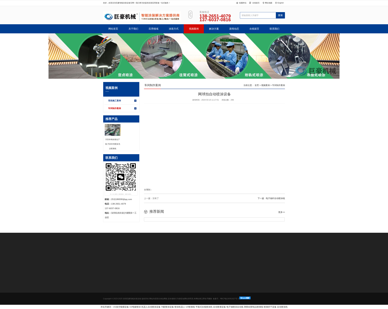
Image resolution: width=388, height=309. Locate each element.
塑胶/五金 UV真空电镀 (134, 292)
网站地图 (268, 3)
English (281, 3)
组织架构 (107, 292)
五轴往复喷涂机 (261, 253)
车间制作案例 (114, 108)
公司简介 (107, 283)
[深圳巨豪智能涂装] (142, 16)
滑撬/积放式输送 (153, 292)
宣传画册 (107, 296)
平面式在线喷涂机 (204, 307)
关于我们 (133, 28)
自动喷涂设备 (139, 253)
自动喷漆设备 (219, 307)
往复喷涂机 (187, 253)
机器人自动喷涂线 (153, 287)
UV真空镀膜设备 (121, 307)
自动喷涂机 (282, 307)
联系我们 (274, 28)
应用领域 (153, 28)
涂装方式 (174, 28)
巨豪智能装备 (245, 253)
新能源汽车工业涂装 (133, 283)
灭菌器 (234, 253)
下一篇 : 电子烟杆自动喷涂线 (271, 198)
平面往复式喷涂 (152, 301)
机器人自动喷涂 (123, 253)
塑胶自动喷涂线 (172, 253)
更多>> (281, 212)
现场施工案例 (114, 100)
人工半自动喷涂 (152, 305)
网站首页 (113, 28)
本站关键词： (106, 307)
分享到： (148, 189)
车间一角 (107, 301)
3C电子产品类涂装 (133, 287)
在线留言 (256, 3)
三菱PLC (199, 253)
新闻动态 (234, 28)
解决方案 (214, 28)
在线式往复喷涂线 (111, 257)
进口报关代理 (222, 253)
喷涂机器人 (179, 307)
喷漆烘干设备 (270, 307)
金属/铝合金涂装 (132, 301)
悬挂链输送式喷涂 (153, 296)
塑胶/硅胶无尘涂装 (133, 296)
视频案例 (194, 28)
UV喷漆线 (190, 307)
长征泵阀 (210, 253)
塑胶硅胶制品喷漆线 (253, 307)
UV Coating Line (155, 253)
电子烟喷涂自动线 (234, 307)
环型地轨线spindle (154, 283)
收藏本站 (242, 3)
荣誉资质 (107, 287)
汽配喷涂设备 (167, 307)
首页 (257, 85)
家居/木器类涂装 (132, 305)
